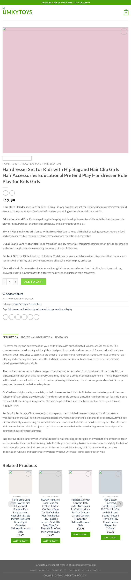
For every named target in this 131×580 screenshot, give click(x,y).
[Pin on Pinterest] (30, 317)
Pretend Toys (52, 163)
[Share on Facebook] (12, 317)
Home (6, 163)
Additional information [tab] (36, 337)
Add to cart (33, 281)
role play (68, 309)
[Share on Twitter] (18, 317)
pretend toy (57, 309)
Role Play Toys (31, 163)
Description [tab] (10, 337)
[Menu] (44, 13)
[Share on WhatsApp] (6, 317)
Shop (16, 163)
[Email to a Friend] (24, 317)
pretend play (46, 309)
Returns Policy (91, 570)
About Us (44, 570)
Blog (63, 570)
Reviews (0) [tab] (61, 337)
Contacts (74, 570)
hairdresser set (15, 309)
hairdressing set (31, 309)
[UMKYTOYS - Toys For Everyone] (20, 12)
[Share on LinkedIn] (36, 317)
